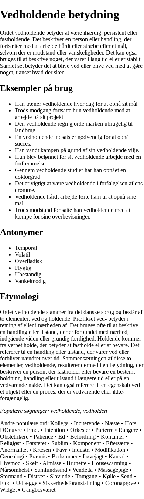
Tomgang (86, 476)
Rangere (128, 430)
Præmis (38, 456)
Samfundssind (50, 470)
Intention (54, 430)
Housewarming (109, 463)
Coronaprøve (120, 483)
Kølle (109, 476)
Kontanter (112, 436)
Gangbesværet (38, 489)
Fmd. (33, 430)
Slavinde (60, 476)
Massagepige (113, 470)
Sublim (59, 443)
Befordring (83, 436)
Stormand (11, 476)
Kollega (59, 423)
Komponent (87, 443)
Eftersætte (117, 443)
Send (127, 476)
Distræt (36, 476)
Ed (61, 436)
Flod (5, 483)
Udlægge (26, 483)
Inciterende (87, 423)
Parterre (104, 430)
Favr (61, 450)
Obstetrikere (14, 436)
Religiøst (10, 443)
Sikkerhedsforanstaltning (71, 483)
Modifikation (110, 450)
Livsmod (10, 463)
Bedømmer (65, 456)
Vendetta (82, 470)
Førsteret (36, 443)
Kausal (117, 456)
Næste (112, 423)
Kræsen (42, 450)
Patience (43, 436)
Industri (81, 450)
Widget (8, 489)
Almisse (51, 463)
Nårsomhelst (14, 470)
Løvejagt (93, 456)
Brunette (76, 463)
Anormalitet (14, 450)
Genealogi (12, 456)
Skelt (32, 463)
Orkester (80, 430)
